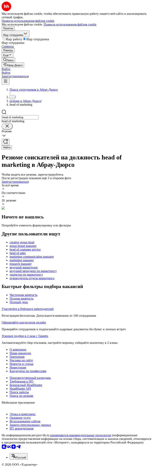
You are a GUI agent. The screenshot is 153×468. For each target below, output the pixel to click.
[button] (6, 69)
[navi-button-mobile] (6, 81)
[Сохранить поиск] (6, 142)
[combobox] (20, 117)
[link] (8, 59)
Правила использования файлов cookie (70, 24)
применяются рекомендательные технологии (80, 435)
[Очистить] (7, 126)
